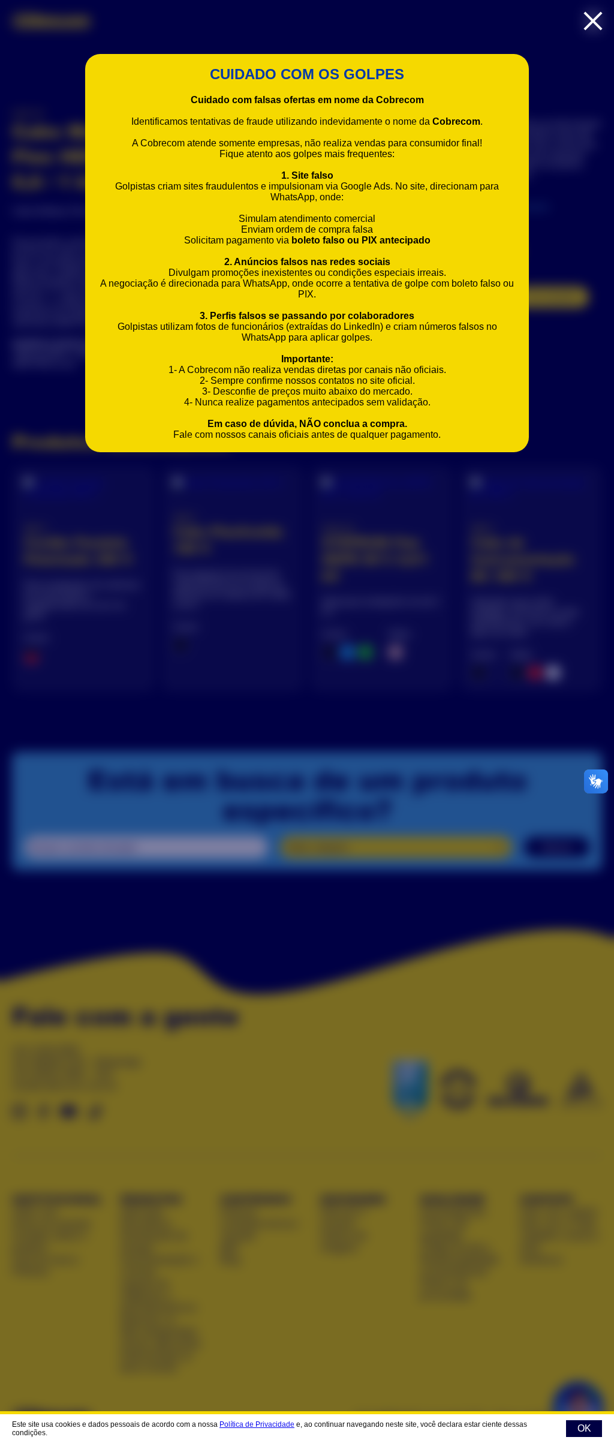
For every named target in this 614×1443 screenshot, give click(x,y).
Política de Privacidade (256, 1424)
